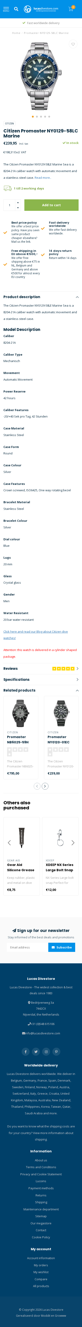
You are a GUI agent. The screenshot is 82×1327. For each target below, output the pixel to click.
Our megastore (41, 1223)
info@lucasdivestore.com (42, 1033)
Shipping (41, 1202)
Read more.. (43, 178)
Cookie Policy (41, 1237)
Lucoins (41, 1181)
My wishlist (41, 1272)
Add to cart (51, 205)
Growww (60, 1315)
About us (41, 1160)
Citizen (9, 123)
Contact (41, 1230)
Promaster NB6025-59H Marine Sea (17, 742)
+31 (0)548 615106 (42, 1024)
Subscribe (64, 947)
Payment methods (41, 1188)
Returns (41, 1195)
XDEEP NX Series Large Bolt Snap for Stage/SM (59, 870)
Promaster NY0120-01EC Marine (58, 742)
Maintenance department (41, 1209)
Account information (41, 1258)
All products (41, 1286)
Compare (41, 1279)
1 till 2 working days (29, 188)
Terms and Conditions (41, 1167)
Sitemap (41, 1216)
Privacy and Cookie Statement (41, 1174)
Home (16, 33)
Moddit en (48, 1315)
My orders (41, 1265)
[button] (33, 117)
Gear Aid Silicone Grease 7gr (20, 870)
